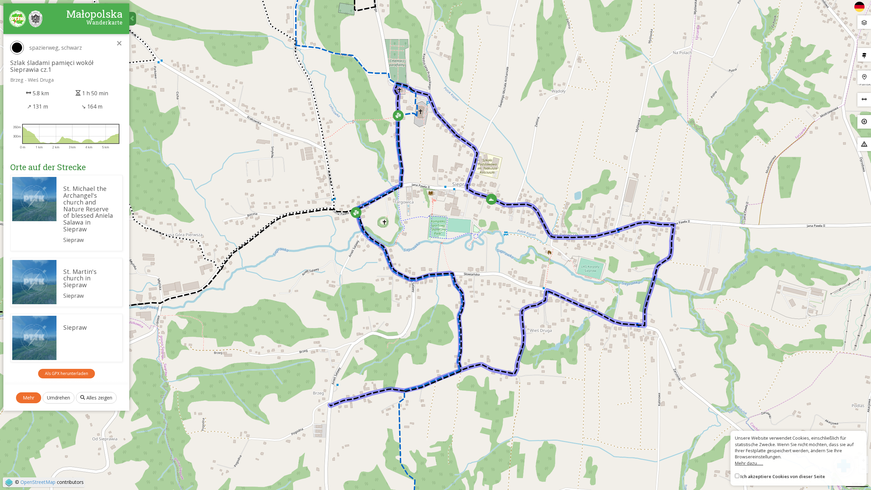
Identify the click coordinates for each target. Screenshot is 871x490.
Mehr (28, 397)
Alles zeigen (98, 397)
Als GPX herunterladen (66, 373)
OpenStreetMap (37, 482)
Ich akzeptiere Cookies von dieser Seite (782, 476)
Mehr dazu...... (749, 463)
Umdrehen (58, 397)
